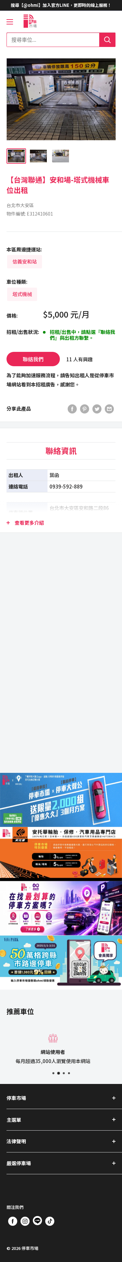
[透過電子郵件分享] (109, 408)
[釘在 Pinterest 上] (84, 408)
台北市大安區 (20, 205)
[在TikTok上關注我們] (49, 1221)
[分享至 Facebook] (72, 408)
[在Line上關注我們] (37, 1222)
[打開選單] (10, 21)
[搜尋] (107, 40)
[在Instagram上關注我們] (25, 1221)
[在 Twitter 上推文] (97, 408)
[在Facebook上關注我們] (12, 1221)
